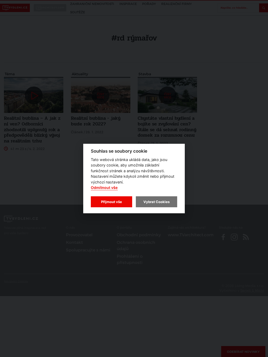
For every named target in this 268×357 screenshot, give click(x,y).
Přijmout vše (111, 202)
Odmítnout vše (104, 188)
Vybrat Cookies (156, 202)
